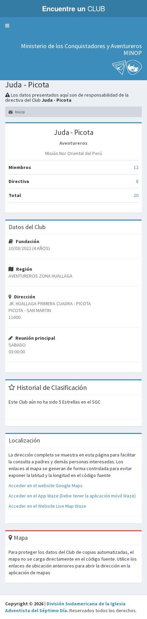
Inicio (19, 111)
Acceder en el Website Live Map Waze (47, 506)
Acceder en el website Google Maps (46, 485)
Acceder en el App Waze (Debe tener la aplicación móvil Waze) (72, 496)
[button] (7, 25)
